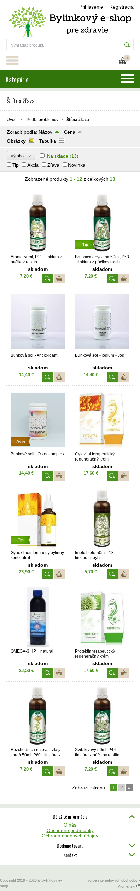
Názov (45, 132)
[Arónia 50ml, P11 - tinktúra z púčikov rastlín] (38, 251)
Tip (15, 165)
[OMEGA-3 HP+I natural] (38, 645)
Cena (69, 132)
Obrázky (16, 141)
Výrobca (21, 155)
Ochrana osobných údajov (70, 835)
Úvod (12, 119)
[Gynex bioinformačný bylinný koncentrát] (38, 547)
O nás (70, 825)
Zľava (53, 165)
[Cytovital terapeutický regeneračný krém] (102, 448)
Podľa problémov (42, 119)
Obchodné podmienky (70, 830)
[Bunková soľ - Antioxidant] (38, 349)
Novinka (76, 165)
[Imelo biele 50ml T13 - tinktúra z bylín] (102, 547)
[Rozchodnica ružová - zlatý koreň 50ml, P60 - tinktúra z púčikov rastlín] (38, 744)
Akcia (33, 165)
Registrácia (121, 7)
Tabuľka (47, 141)
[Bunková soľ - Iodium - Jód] (102, 349)
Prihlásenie (91, 7)
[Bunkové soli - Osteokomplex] (38, 448)
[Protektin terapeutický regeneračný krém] (102, 645)
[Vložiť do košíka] (59, 278)
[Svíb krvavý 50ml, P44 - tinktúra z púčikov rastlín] (102, 744)
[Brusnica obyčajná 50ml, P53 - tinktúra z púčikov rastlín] (102, 251)
